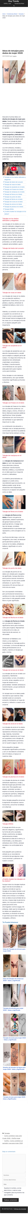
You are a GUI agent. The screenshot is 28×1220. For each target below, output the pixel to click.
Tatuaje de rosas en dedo (12, 184)
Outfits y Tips (7, 3)
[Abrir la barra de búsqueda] (13, 6)
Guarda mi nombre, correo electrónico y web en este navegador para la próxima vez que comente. (14, 1191)
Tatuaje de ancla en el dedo (13, 204)
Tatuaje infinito (9, 209)
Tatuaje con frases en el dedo (13, 189)
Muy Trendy (13, 1)
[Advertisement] (14, 35)
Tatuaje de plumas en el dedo (13, 206)
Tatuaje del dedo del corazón (13, 182)
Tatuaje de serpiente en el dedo (14, 187)
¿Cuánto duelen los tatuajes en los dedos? (15, 213)
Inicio (4, 14)
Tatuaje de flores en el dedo (13, 194)
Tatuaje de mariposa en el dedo (14, 192)
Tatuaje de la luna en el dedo (13, 201)
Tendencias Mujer (19, 3)
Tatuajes (21, 14)
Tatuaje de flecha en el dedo (13, 199)
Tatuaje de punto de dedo (12, 197)
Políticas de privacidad (20, 1209)
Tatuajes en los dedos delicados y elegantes (15, 178)
